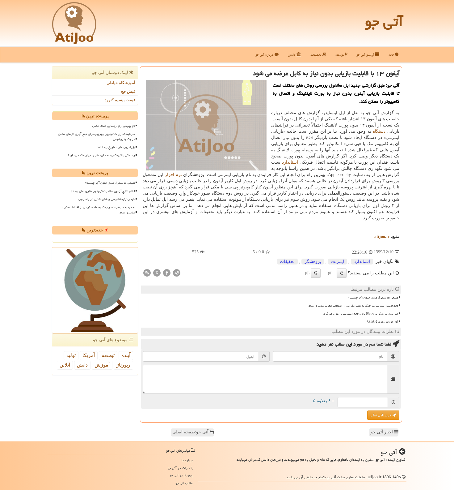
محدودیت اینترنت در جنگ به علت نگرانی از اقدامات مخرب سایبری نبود (353, 306)
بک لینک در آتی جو (180, 468)
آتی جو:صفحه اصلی (191, 432)
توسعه (340, 54)
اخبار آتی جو (382, 432)
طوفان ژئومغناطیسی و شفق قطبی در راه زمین (106, 199)
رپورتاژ (123, 365)
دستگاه (379, 131)
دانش (292, 54)
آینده (125, 355)
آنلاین (65, 365)
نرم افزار (173, 174)
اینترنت (337, 261)
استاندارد (290, 162)
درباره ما (187, 460)
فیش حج (128, 91)
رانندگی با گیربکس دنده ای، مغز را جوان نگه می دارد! (101, 155)
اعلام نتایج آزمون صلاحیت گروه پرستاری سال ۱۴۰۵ (103, 191)
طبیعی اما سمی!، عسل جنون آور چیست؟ (373, 297)
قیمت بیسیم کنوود (120, 99)
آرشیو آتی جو (365, 54)
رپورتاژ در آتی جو (181, 475)
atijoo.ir (381, 236)
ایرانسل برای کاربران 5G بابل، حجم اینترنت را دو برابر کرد (360, 314)
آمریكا (88, 355)
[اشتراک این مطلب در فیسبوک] (166, 272)
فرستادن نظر (382, 415)
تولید (71, 355)
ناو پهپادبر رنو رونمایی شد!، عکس (113, 126)
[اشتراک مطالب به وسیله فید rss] (147, 272)
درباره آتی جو (265, 54)
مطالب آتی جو (184, 483)
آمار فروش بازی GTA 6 (382, 322)
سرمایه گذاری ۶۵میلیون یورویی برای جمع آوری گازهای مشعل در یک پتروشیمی (96, 136)
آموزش (102, 365)
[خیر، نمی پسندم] (316, 273)
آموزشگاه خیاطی (121, 82)
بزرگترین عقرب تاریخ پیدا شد (116, 147)
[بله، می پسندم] (342, 273)
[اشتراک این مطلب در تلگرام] (176, 272)
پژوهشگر (313, 261)
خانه (392, 54)
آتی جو (384, 21)
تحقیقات (316, 54)
